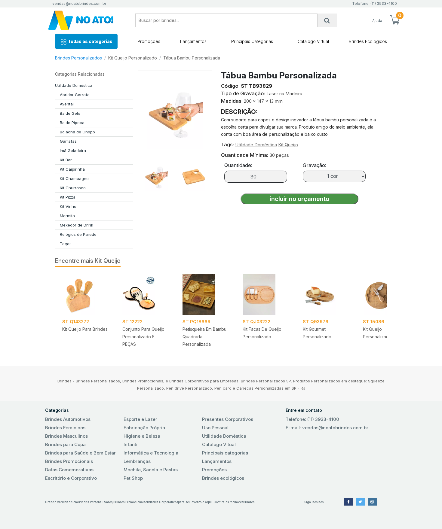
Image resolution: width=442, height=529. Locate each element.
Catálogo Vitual (219, 444)
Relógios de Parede (78, 234)
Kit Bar (66, 159)
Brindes (248, 502)
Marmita (67, 215)
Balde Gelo (70, 113)
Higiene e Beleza (142, 436)
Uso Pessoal (215, 427)
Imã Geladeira (73, 150)
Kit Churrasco (73, 187)
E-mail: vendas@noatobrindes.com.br (327, 427)
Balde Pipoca (72, 122)
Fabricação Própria (144, 427)
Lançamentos (193, 41)
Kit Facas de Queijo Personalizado (262, 333)
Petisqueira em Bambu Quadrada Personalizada (204, 337)
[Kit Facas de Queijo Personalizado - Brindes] (265, 294)
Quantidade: (238, 165)
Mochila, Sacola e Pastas (151, 470)
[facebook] (348, 502)
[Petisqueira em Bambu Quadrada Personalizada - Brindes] (205, 294)
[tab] (156, 174)
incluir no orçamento (299, 198)
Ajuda (377, 20)
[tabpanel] (85, 312)
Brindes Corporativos (162, 502)
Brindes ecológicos (223, 478)
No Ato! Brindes (85, 20)
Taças (66, 243)
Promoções (148, 41)
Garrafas (68, 141)
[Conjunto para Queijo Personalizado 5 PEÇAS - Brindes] (145, 294)
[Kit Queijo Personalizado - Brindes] (386, 294)
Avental (67, 104)
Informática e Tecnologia (151, 453)
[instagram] (372, 502)
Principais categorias (225, 453)
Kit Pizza (67, 197)
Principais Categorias (252, 41)
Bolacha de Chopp (77, 131)
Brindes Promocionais (69, 461)
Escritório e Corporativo (71, 478)
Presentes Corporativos (227, 419)
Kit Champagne (74, 178)
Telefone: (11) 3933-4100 (312, 419)
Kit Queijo (288, 144)
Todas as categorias (89, 41)
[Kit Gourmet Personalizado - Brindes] (325, 294)
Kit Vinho (68, 206)
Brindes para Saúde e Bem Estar (80, 453)
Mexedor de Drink (76, 225)
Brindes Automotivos (68, 419)
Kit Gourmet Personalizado (317, 333)
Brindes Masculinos (66, 436)
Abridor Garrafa (75, 94)
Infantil (131, 444)
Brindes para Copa (65, 444)
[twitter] (360, 502)
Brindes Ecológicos (368, 41)
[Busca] (327, 20)
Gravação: (314, 165)
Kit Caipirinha (72, 169)
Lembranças (137, 461)
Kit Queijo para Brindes (85, 329)
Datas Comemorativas (69, 470)
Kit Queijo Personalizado (132, 57)
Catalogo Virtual (313, 41)
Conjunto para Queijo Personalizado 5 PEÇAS (143, 337)
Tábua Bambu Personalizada (191, 57)
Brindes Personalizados (78, 57)
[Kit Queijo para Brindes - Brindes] (85, 294)
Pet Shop (133, 478)
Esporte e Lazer (140, 419)
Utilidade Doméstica (73, 85)
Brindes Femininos (65, 427)
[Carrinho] (394, 20)
